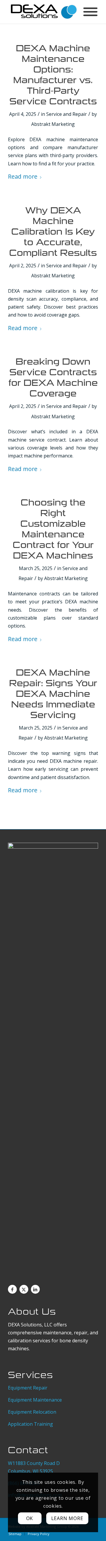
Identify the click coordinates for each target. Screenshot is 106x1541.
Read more (22, 176)
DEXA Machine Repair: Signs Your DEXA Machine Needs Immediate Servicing (53, 693)
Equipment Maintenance (35, 1400)
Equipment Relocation (32, 1412)
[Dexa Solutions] (44, 12)
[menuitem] (15, 1533)
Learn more (67, 1518)
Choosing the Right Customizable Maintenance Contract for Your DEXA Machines (53, 529)
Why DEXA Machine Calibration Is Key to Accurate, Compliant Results (53, 231)
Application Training (30, 1424)
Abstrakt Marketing (53, 124)
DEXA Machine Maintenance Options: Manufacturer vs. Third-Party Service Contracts (53, 75)
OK (29, 1518)
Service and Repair (66, 114)
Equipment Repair (28, 1387)
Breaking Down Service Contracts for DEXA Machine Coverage (53, 377)
